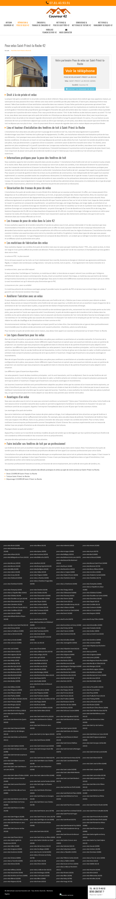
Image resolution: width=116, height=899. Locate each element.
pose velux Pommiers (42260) (39, 696)
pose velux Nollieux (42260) (12, 687)
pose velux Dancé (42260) (64, 613)
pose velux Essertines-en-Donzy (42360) (68, 625)
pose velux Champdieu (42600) (92, 584)
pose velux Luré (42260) (63, 657)
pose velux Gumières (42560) (92, 640)
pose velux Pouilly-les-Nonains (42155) (15, 699)
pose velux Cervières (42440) (92, 572)
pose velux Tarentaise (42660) (92, 852)
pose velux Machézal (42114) (39, 660)
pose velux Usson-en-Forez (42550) (67, 864)
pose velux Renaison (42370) (65, 702)
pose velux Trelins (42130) (38, 861)
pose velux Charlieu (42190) (38, 593)
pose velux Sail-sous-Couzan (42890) (67, 710)
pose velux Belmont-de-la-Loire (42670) (68, 557)
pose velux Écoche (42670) (64, 619)
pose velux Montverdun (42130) (66, 675)
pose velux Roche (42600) (11, 708)
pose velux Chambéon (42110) (65, 578)
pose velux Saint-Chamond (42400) (14, 728)
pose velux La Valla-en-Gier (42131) (40, 870)
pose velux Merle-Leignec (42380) (93, 669)
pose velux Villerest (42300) (12, 878)
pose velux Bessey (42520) (12, 563)
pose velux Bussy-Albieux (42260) (93, 569)
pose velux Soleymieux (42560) (66, 849)
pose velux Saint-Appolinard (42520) (67, 716)
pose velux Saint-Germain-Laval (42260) (95, 752)
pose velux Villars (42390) (64, 876)
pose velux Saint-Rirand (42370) (66, 820)
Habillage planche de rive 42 (49, 31)
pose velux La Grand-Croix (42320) (93, 634)
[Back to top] (110, 893)
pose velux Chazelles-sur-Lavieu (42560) (95, 596)
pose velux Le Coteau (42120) (39, 607)
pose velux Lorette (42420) (12, 657)
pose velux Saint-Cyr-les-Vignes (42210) (42, 734)
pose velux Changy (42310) (64, 590)
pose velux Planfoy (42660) (12, 696)
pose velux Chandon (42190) (38, 590)
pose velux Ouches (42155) (64, 687)
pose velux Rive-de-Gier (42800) (66, 705)
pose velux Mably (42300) (11, 660)
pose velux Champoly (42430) (13, 590)
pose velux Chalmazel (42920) (13, 578)
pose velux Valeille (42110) (91, 864)
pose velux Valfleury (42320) (12, 870)
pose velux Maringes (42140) (91, 666)
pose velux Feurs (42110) (37, 628)
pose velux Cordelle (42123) (91, 604)
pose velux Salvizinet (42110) (65, 846)
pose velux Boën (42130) (37, 563)
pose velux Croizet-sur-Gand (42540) (67, 610)
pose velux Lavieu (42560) (64, 652)
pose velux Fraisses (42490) (65, 631)
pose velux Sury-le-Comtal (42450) (40, 852)
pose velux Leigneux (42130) (12, 654)
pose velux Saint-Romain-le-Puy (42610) (68, 825)
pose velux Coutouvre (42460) (92, 607)
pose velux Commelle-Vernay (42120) (67, 604)
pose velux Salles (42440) (11, 846)
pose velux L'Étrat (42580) (38, 649)
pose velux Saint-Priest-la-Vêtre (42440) (16, 820)
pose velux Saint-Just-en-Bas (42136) (94, 775)
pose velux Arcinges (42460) (65, 551)
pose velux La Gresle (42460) (12, 640)
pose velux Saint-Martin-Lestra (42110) (15, 799)
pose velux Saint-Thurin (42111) (13, 837)
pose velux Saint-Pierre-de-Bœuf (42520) (69, 811)
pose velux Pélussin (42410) (12, 693)
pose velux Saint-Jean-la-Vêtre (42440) (94, 764)
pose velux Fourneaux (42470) (39, 631)
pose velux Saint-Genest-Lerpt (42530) (42, 746)
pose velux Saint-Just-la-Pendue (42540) (42, 781)
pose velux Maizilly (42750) (12, 663)
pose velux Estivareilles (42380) (92, 625)
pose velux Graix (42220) (37, 634)
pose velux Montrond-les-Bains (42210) (42, 675)
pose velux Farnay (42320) (12, 628)
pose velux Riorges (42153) (12, 705)
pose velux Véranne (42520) (64, 873)
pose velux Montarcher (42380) (66, 672)
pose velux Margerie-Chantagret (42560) (68, 666)
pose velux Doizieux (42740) (38, 619)
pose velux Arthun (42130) (12, 554)
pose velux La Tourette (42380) (13, 861)
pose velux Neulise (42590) (12, 681)
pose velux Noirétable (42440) (92, 681)
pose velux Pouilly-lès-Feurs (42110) (94, 696)
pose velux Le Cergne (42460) (65, 572)
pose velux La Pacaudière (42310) (93, 687)
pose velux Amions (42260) (91, 545)
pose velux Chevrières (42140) (92, 598)
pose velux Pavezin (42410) (91, 690)
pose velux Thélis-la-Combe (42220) (67, 858)
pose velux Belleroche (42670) (39, 557)
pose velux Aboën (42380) (12, 545)
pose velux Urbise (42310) (38, 864)
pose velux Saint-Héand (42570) (92, 758)
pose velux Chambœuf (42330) (13, 584)
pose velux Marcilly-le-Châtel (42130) (94, 663)
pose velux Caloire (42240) (12, 572)
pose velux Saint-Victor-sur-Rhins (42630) (42, 837)
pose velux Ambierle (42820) (65, 545)
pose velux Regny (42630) (38, 702)
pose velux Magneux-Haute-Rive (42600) (95, 660)
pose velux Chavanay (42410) (65, 596)
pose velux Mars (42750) (63, 669)
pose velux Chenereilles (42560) (40, 598)
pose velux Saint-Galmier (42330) (14, 746)
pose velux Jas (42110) (37, 643)
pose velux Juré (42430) (11, 649)
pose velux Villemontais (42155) (92, 876)
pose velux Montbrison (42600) (92, 672)
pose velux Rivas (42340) (37, 705)
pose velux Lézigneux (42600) (92, 654)
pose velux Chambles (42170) (92, 578)
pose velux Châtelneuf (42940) (92, 593)
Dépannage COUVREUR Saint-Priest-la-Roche (24, 479)
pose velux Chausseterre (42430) (40, 596)
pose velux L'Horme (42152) (12, 652)
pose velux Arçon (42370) (90, 551)
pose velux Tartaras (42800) (12, 858)
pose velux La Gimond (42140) (13, 634)
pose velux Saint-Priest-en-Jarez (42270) (42, 817)
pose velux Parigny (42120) (64, 690)
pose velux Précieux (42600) (12, 702)
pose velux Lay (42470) (90, 652)
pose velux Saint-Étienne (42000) (40, 740)
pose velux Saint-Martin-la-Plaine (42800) (68, 793)
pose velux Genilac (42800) (91, 631)
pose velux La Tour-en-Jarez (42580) (94, 858)
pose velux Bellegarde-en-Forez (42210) (16, 557)
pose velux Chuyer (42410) (38, 601)
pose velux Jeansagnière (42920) (66, 643)
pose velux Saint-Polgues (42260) (14, 817)
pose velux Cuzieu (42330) (38, 613)
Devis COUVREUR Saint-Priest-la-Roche (21, 473)
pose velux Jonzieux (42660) (91, 643)
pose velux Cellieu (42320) (38, 572)
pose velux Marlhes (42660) (12, 669)
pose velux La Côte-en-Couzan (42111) (15, 607)
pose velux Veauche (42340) (91, 870)
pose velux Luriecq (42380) (91, 657)
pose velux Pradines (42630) (65, 699)
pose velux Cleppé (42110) (91, 601)
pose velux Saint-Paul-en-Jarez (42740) (42, 811)
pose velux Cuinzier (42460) (12, 613)
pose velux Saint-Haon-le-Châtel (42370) (42, 758)
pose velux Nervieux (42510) (91, 678)
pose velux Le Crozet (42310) (92, 610)
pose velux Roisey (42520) (64, 708)
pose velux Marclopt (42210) (12, 666)
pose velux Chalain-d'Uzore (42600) (67, 575)
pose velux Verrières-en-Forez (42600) (15, 876)
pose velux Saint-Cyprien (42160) (66, 728)
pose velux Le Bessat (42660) (92, 557)
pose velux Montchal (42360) (12, 675)
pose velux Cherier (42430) (64, 598)
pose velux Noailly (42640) (38, 681)
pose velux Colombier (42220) (13, 604)
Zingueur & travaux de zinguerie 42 (41, 24)
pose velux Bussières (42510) (65, 569)
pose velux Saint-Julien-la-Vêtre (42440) (42, 775)
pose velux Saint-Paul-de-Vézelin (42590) (95, 805)
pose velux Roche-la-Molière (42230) (41, 708)
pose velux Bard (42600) (90, 554)
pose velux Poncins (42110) (64, 696)
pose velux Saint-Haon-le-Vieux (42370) (68, 758)
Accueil (7, 50)
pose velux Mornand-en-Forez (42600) (94, 675)
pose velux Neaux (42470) (38, 678)
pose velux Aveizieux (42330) (39, 554)
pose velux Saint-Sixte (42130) (39, 831)
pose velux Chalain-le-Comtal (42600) (94, 575)
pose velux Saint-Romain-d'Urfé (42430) (95, 820)
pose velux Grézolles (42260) (65, 640)
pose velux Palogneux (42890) (13, 690)
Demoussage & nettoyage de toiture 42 (81, 24)
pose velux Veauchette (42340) (13, 873)
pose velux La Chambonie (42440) (66, 584)
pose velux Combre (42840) (38, 604)
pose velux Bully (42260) (11, 569)
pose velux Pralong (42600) (91, 699)
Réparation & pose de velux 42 (22, 24)
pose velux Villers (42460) (38, 878)
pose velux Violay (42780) (64, 878)
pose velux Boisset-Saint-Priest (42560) (95, 563)
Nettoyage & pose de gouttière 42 (61, 24)
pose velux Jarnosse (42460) (12, 643)
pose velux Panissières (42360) (39, 690)
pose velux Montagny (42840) (39, 672)
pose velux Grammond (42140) (65, 634)
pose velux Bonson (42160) (12, 566)
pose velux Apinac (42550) (38, 551)
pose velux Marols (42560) (38, 669)
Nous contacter (65, 32)
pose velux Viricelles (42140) (91, 878)
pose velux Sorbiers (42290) (91, 849)
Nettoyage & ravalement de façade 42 (103, 24)
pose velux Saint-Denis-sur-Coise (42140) (95, 734)
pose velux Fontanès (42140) (91, 628)
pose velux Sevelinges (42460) (39, 849)
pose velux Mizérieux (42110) (12, 672)
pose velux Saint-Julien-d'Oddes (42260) (16, 775)
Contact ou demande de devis (81, 89)
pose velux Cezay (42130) (11, 575)
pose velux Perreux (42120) (64, 693)
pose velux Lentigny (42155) (38, 654)
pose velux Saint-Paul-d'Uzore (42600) (68, 805)
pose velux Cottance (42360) (65, 607)
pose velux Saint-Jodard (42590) (66, 769)
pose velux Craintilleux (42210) (13, 610)
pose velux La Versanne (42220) (39, 876)
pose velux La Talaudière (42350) (66, 852)
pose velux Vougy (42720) (64, 881)
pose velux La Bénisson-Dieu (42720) (41, 652)
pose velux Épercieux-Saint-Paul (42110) (16, 625)
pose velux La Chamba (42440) (39, 578)
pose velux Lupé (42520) (37, 657)
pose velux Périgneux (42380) (39, 693)
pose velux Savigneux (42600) (13, 849)
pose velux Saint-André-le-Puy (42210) (41, 716)
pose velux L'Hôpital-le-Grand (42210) (67, 649)
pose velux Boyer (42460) (64, 566)
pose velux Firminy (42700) (64, 628)
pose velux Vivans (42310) (38, 881)
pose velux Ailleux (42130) (38, 545)
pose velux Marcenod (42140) (65, 663)
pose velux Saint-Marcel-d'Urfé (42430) (68, 787)
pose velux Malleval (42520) (38, 663)
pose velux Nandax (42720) (12, 678)
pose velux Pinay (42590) (90, 693)
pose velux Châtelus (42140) (12, 596)
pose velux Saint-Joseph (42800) (93, 769)
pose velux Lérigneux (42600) (65, 654)
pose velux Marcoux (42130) (38, 666)
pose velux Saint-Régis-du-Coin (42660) (42, 820)
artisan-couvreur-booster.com (20, 891)
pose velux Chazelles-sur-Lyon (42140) (15, 598)
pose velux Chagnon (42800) (38, 575)
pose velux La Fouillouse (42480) (13, 631)
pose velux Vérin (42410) (90, 873)
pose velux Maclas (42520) (64, 660)
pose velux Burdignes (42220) (39, 569)
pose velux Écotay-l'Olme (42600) (93, 619)
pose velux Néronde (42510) (65, 678)
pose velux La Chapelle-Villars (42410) (15, 593)
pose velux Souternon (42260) (13, 852)
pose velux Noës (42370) (64, 681)
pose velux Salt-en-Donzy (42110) (40, 846)
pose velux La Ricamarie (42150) (92, 702)
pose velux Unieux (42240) (12, 864)
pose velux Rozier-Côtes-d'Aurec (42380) (95, 708)
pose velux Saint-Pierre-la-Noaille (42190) (95, 811)
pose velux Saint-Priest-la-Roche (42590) (95, 817)
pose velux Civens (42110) (64, 601)
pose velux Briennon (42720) (91, 566)
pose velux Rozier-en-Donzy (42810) (15, 710)
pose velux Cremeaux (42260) (39, 610)
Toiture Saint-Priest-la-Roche (18, 476)
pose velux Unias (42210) (90, 861)
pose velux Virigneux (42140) (12, 881)
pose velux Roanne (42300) (91, 705)
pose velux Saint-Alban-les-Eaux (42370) (95, 710)
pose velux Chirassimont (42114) (14, 601)
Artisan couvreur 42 (9, 24)
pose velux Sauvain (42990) (91, 846)
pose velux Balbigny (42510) (65, 554)
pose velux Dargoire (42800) (91, 613)
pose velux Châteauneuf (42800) (66, 593)
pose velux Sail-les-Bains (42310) (40, 710)
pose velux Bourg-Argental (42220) (40, 566)
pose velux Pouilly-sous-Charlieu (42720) (42, 699)
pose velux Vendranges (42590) (40, 873)
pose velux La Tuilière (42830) (65, 861)
